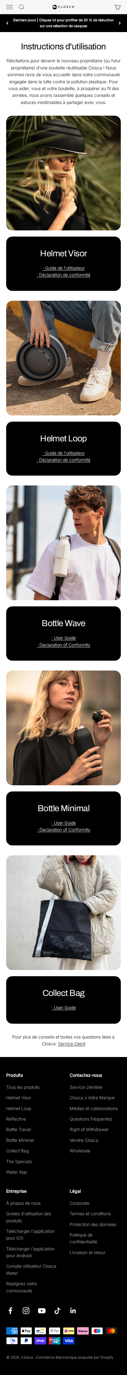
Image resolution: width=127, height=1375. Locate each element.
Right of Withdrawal (89, 1129)
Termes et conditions (90, 1213)
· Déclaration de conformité (63, 274)
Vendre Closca (84, 1140)
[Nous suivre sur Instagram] (26, 1311)
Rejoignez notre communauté (21, 1287)
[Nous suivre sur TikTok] (57, 1311)
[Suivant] (120, 23)
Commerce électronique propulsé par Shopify (74, 1357)
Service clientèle (86, 1087)
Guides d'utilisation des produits (28, 1217)
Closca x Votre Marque (92, 1097)
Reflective (16, 1118)
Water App (16, 1172)
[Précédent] (7, 23)
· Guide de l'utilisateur (64, 267)
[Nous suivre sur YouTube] (42, 1311)
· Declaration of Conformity (63, 644)
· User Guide (63, 637)
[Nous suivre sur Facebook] (10, 1311)
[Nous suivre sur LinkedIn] (73, 1311)
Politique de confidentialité (83, 1238)
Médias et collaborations (94, 1108)
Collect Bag (17, 1150)
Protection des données (93, 1224)
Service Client (71, 1043)
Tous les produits (22, 1087)
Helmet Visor (18, 1097)
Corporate (79, 1203)
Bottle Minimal (20, 1140)
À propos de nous (23, 1203)
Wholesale (80, 1150)
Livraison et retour (87, 1252)
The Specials (19, 1161)
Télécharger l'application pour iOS (30, 1234)
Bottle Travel (18, 1129)
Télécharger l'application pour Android (30, 1252)
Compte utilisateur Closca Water (31, 1269)
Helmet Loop (18, 1108)
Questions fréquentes (91, 1118)
